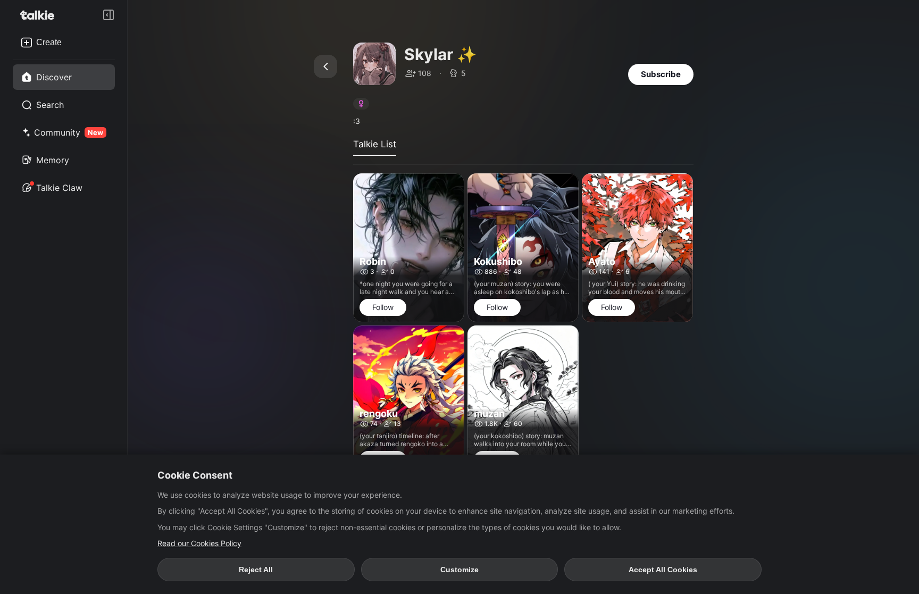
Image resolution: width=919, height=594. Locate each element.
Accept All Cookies (663, 569)
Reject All (256, 569)
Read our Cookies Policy (199, 543)
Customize (459, 569)
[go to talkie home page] (40, 15)
